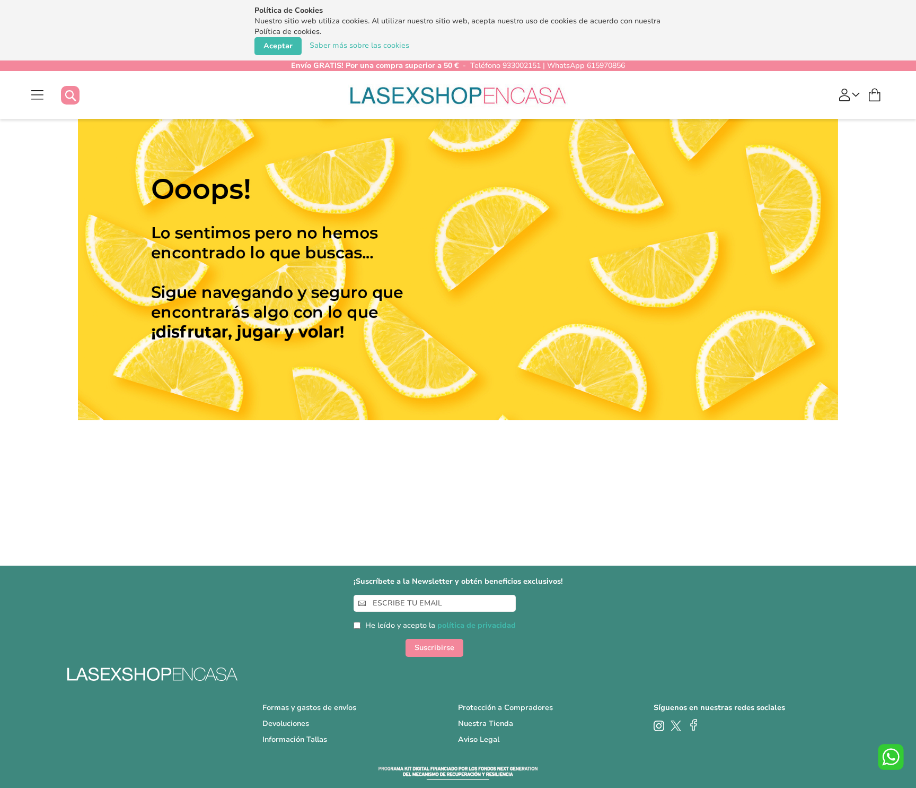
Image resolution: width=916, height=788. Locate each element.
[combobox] (81, 95)
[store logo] (458, 95)
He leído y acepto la (440, 625)
